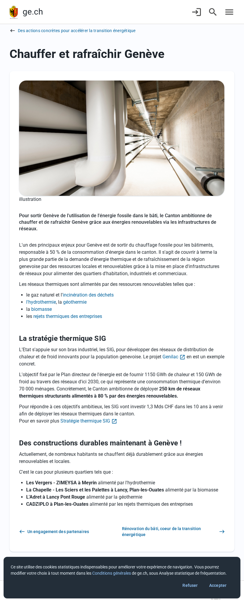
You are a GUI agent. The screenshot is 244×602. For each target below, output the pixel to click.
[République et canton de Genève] (14, 12)
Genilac (170, 357)
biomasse (41, 309)
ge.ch (33, 12)
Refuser (190, 585)
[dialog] (122, 577)
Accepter (217, 585)
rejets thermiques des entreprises (67, 316)
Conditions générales (111, 573)
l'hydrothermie (41, 302)
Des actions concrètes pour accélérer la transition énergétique (77, 30)
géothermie (75, 302)
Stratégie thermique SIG (85, 421)
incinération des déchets (88, 295)
